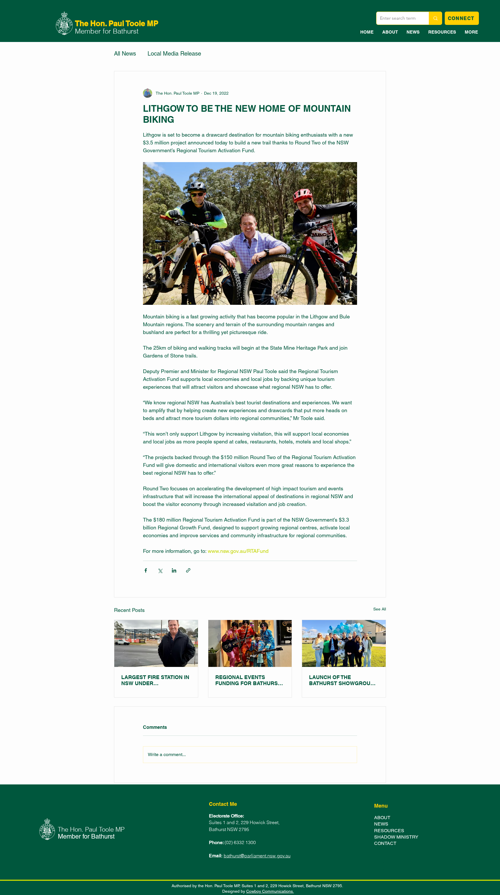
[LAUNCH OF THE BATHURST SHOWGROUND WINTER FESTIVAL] (344, 643)
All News (125, 53)
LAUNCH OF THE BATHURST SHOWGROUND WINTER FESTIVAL (343, 680)
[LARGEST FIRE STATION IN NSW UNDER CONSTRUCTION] (156, 643)
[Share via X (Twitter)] (160, 570)
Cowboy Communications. (270, 891)
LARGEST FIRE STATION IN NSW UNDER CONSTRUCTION (155, 680)
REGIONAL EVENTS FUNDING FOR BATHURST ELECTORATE (248, 680)
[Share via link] (188, 570)
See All (379, 609)
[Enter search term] (435, 18)
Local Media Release (174, 53)
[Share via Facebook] (145, 570)
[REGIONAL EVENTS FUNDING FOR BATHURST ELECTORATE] (250, 643)
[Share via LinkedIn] (174, 570)
